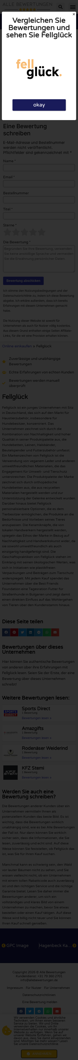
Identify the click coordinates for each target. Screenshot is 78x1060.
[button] (73, 14)
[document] (39, 530)
